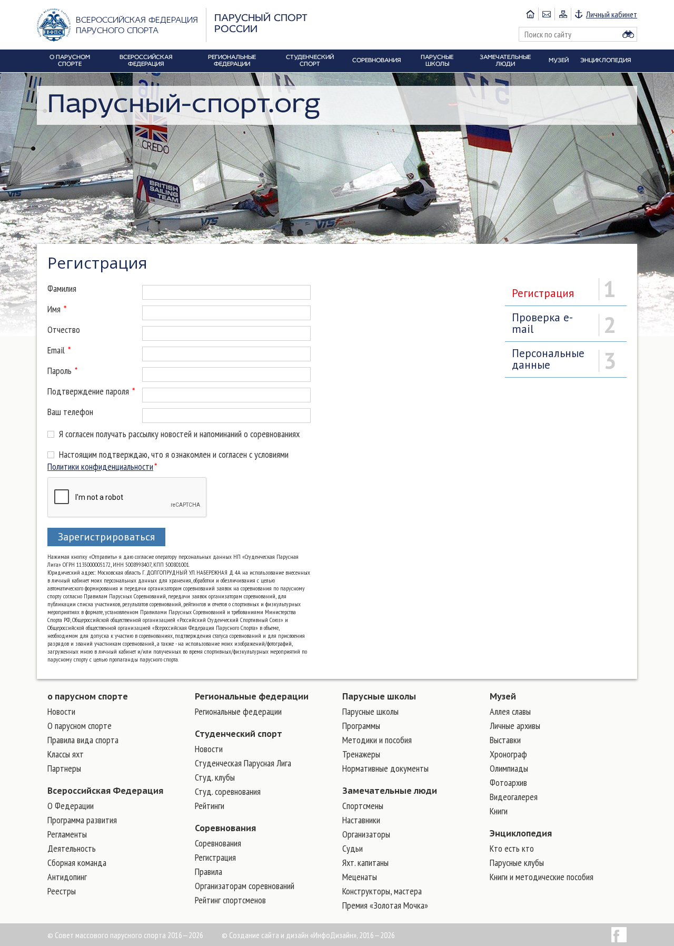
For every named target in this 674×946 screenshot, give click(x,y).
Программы (361, 726)
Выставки (505, 740)
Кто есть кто (512, 848)
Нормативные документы (385, 768)
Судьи (352, 848)
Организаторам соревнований (244, 886)
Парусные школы (379, 696)
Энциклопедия (521, 833)
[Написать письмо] (546, 14)
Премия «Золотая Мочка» (385, 905)
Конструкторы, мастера (382, 891)
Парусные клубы (517, 862)
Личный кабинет (611, 14)
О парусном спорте (79, 726)
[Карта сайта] (562, 14)
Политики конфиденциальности (100, 466)
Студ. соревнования (228, 791)
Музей (503, 696)
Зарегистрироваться (106, 537)
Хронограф (508, 754)
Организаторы (366, 834)
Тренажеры (361, 754)
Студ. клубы (215, 777)
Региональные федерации (252, 696)
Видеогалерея (514, 797)
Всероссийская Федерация (105, 790)
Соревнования (225, 828)
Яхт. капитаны (365, 862)
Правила (208, 871)
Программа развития (82, 820)
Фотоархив (508, 782)
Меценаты (359, 877)
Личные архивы (515, 726)
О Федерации (70, 806)
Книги (499, 811)
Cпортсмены (362, 806)
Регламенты (67, 834)
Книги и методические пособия (541, 877)
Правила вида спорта (82, 740)
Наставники (361, 820)
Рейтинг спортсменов (230, 900)
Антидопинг (67, 877)
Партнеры (64, 768)
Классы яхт (65, 754)
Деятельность (71, 848)
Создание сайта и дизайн (269, 935)
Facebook (619, 934)
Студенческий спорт (238, 733)
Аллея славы (510, 711)
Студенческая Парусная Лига (243, 763)
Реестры (61, 891)
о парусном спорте (87, 696)
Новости (61, 711)
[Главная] (530, 14)
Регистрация (215, 857)
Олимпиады (509, 768)
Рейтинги (209, 806)
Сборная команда (76, 862)
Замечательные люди (389, 790)
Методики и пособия (377, 740)
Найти (628, 34)
